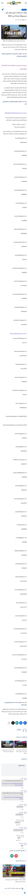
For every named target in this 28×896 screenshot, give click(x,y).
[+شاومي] (15, 891)
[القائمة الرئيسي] (26, 3)
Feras (23, 19)
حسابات (24, 9)
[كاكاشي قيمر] (14, 3)
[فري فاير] (26, 891)
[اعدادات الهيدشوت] (20, 891)
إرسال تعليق (21, 765)
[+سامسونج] (18, 891)
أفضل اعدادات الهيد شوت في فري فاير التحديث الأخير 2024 (15, 880)
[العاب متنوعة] (6, 894)
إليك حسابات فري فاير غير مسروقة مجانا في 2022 (8, 751)
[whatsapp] (12, 856)
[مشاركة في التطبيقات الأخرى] (9, 722)
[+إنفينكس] (2, 891)
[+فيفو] (22, 894)
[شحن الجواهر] (14, 894)
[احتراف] (23, 891)
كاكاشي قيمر (7, 888)
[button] (20, 722)
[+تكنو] (5, 891)
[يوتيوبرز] (9, 894)
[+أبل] (7, 891)
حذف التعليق (18, 824)
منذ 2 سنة (22, 878)
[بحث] (2, 3)
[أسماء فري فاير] (17, 894)
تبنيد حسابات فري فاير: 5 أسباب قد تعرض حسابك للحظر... (21, 752)
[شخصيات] (11, 894)
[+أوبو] (10, 891)
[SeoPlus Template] (22, 888)
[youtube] (16, 856)
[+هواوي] (13, 891)
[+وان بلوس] (19, 894)
